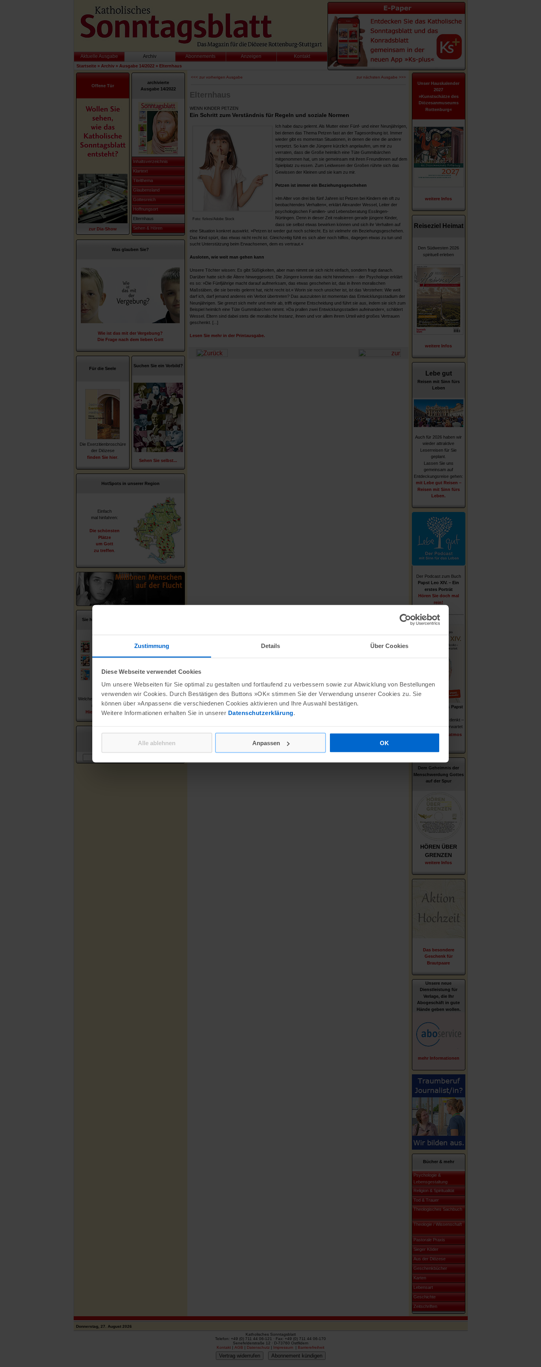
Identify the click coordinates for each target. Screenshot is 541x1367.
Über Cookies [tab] (389, 645)
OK (384, 743)
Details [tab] (270, 645)
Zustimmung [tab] (152, 645)
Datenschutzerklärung (260, 712)
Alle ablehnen (156, 743)
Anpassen (266, 743)
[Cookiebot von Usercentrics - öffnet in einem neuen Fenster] (405, 620)
